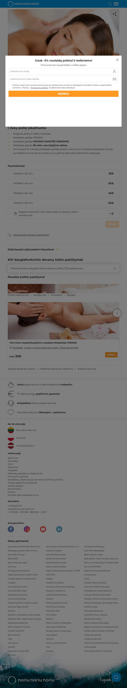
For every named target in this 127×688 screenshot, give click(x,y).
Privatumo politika (39, 88)
